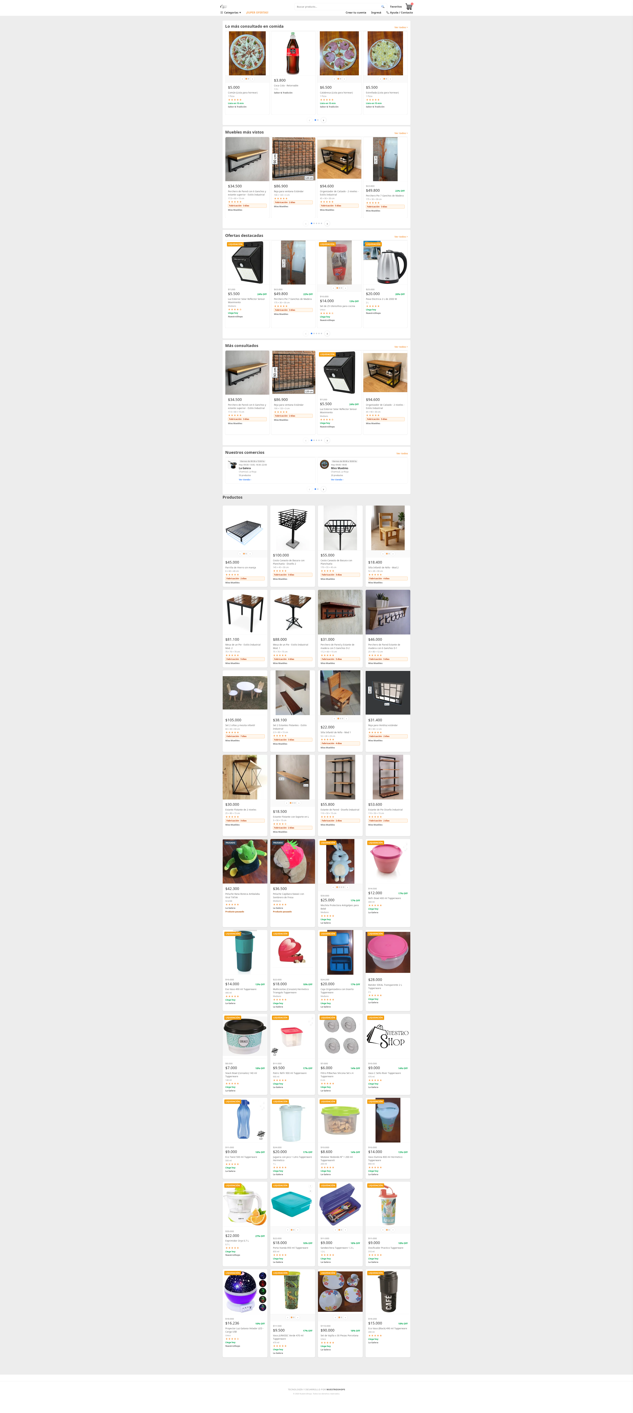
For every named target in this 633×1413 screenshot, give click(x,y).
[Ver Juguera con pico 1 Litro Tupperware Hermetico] (292, 1120)
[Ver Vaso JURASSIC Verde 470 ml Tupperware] (292, 1291)
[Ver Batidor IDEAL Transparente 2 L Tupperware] (388, 952)
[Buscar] (383, 6)
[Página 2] (317, 120)
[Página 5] (321, 223)
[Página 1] (315, 120)
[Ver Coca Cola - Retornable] (293, 53)
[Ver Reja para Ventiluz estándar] (388, 692)
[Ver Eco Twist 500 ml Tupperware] (245, 1120)
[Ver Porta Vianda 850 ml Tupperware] (292, 1204)
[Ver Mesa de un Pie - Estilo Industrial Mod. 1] (292, 612)
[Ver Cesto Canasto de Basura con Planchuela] (340, 528)
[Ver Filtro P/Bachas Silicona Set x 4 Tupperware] (340, 1036)
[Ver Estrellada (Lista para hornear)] (385, 53)
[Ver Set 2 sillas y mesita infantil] (245, 692)
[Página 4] (319, 223)
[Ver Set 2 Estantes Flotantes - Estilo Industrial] (292, 692)
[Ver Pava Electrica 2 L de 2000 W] (385, 263)
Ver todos (402, 453)
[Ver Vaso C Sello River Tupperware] (388, 1036)
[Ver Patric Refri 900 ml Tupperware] (292, 1036)
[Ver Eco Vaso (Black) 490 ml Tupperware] (388, 1291)
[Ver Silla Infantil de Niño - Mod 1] (340, 692)
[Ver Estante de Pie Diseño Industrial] (388, 777)
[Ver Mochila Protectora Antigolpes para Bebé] (340, 861)
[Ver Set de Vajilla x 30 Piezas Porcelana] (340, 1291)
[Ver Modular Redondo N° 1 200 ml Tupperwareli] (340, 1120)
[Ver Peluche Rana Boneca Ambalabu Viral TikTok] (245, 861)
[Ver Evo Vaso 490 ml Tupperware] (245, 952)
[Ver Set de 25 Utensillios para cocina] (339, 263)
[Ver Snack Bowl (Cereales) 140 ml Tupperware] (245, 1036)
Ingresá (376, 12)
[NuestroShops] (223, 6)
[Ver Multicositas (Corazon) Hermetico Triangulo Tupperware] (292, 952)
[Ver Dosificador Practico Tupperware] (388, 1204)
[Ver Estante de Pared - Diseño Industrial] (340, 777)
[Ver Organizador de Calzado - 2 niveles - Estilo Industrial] (339, 159)
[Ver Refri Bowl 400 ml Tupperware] (388, 861)
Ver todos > (401, 27)
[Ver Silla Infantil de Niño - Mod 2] (388, 528)
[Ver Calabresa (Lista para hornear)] (339, 53)
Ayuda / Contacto (401, 12)
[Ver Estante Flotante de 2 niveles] (245, 777)
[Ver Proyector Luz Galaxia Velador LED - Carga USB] (245, 1291)
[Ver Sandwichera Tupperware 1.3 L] (340, 1204)
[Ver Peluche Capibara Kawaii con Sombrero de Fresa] (292, 861)
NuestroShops (336, 1389)
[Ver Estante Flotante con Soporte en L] (292, 777)
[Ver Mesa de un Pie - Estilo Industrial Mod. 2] (245, 612)
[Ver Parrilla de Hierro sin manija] (245, 528)
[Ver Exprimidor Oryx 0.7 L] (245, 1204)
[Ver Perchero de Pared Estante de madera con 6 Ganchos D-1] (388, 612)
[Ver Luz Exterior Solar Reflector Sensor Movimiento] (247, 263)
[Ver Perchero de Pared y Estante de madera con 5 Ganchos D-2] (340, 612)
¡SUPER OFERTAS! (257, 12)
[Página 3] (316, 223)
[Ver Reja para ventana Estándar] (293, 159)
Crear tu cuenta (356, 12)
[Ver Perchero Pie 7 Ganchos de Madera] (385, 159)
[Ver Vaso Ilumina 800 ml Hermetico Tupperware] (388, 1120)
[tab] (246, 79)
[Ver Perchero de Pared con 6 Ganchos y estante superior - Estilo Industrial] (247, 159)
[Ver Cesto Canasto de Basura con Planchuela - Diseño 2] (292, 528)
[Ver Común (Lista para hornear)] (247, 53)
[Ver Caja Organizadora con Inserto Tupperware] (340, 952)
